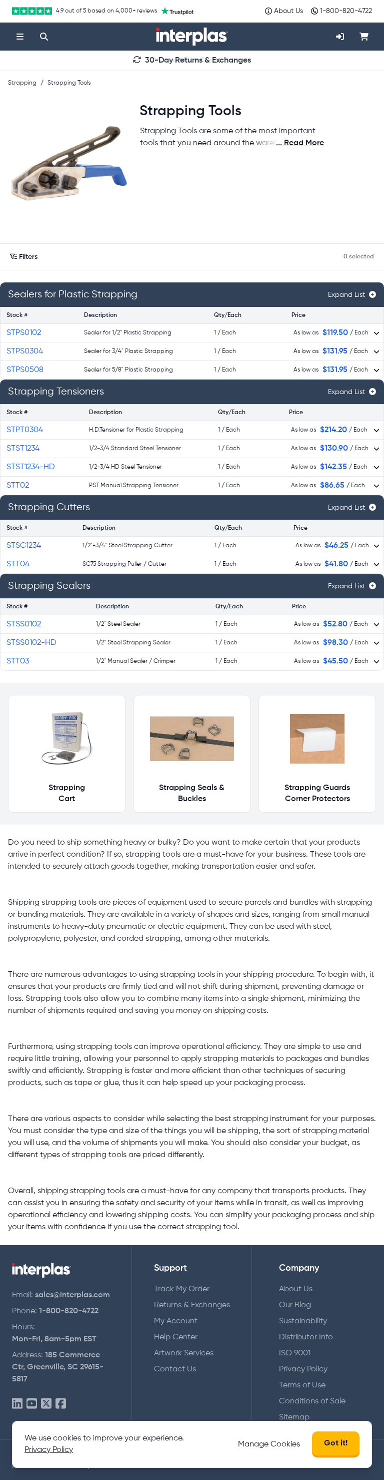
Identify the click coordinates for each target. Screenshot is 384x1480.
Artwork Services (184, 1353)
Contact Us (175, 1369)
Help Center (176, 1337)
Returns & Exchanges (192, 1305)
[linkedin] (17, 1404)
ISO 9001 (294, 1353)
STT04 (18, 564)
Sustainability (303, 1321)
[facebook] (61, 1404)
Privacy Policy (303, 1369)
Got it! (336, 1443)
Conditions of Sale (312, 1401)
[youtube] (31, 1404)
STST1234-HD (30, 467)
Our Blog (295, 1305)
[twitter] (46, 1404)
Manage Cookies (269, 1444)
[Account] (340, 37)
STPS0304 (24, 351)
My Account (176, 1321)
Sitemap (294, 1417)
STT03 (17, 661)
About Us (295, 1289)
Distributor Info (306, 1337)
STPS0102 (23, 333)
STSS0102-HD (31, 643)
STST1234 (23, 449)
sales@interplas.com (72, 1295)
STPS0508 (25, 370)
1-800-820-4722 (68, 1311)
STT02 (17, 486)
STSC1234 (23, 546)
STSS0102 (23, 624)
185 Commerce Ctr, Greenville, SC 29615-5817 (58, 1367)
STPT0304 (24, 430)
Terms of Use (302, 1385)
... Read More (300, 143)
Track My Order (182, 1289)
